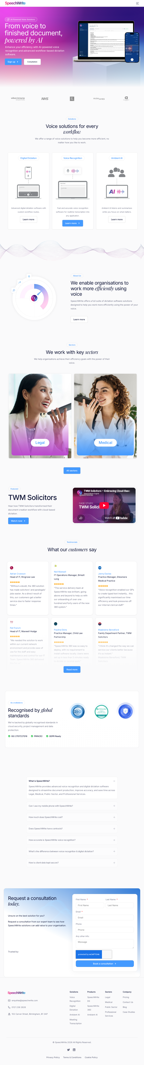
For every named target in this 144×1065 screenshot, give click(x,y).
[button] (72, 788)
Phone (79, 924)
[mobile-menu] (137, 3)
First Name (81, 899)
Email (78, 911)
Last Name (111, 899)
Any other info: (82, 936)
